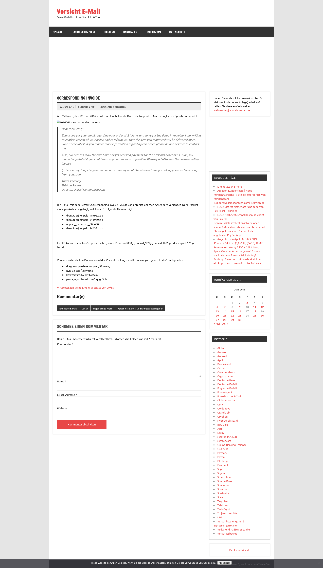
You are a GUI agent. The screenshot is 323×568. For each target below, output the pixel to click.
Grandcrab (223, 412)
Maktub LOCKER (227, 436)
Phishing (109, 32)
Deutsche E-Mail (227, 384)
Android (222, 356)
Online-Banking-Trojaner (231, 444)
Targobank (223, 501)
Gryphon (222, 416)
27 (217, 320)
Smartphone (224, 477)
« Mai (216, 323)
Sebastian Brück (86, 106)
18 (254, 311)
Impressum (154, 32)
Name (61, 381)
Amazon (222, 352)
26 (262, 315)
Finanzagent (131, 32)
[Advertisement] (161, 62)
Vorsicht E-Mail (78, 11)
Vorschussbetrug (227, 533)
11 (254, 307)
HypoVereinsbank (227, 420)
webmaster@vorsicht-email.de (231, 110)
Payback (222, 452)
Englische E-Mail (68, 308)
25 (254, 315)
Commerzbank (226, 372)
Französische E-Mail (229, 396)
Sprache (58, 32)
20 (217, 315)
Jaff (219, 428)
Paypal (221, 456)
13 (217, 311)
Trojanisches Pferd (83, 32)
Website (62, 408)
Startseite (223, 493)
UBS (219, 517)
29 (232, 320)
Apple (220, 360)
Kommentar (65, 344)
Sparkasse (223, 485)
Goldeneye (223, 408)
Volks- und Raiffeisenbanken (234, 529)
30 (239, 320)
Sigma (221, 473)
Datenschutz (177, 32)
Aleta (220, 347)
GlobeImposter (226, 400)
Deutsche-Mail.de (239, 550)
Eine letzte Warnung (229, 186)
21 (224, 315)
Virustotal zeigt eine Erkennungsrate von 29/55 (85, 287)
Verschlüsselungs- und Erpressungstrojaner (140, 308)
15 (232, 311)
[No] (318, 563)
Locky (85, 308)
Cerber (221, 368)
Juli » (225, 323)
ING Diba (222, 424)
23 (239, 315)
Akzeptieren (224, 563)
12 (262, 307)
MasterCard (224, 440)
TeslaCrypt (223, 509)
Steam (221, 497)
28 (224, 320)
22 (232, 315)
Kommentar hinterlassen (112, 106)
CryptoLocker (225, 376)
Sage (220, 469)
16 (239, 311)
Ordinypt (222, 448)
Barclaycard (224, 364)
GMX (220, 404)
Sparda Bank (224, 481)
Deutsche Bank (226, 380)
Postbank (222, 464)
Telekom (222, 505)
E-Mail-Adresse (67, 394)
